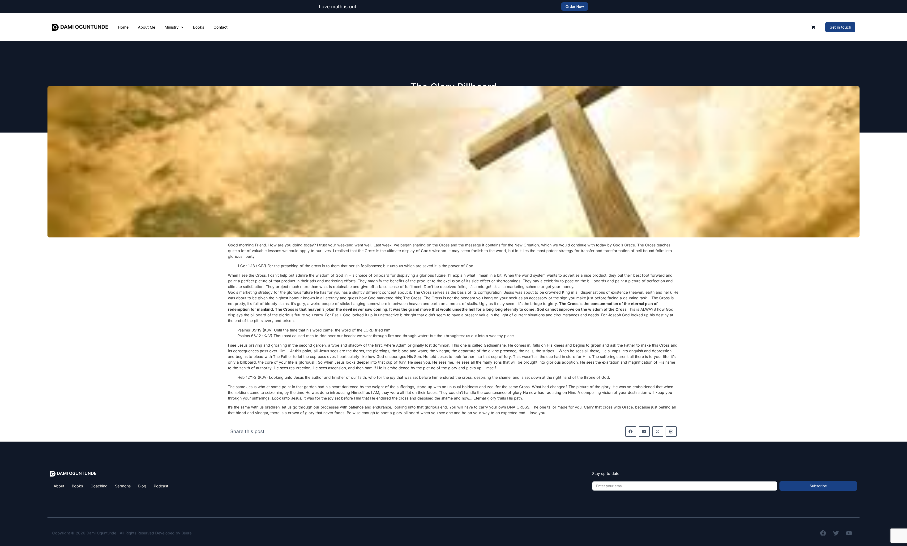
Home (123, 27)
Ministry (172, 27)
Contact (220, 27)
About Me (146, 27)
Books (198, 27)
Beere (186, 533)
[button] (630, 431)
